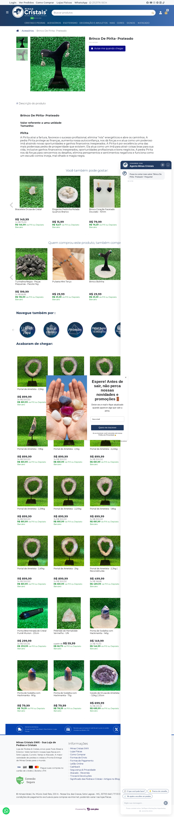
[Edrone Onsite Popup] (87, 408)
